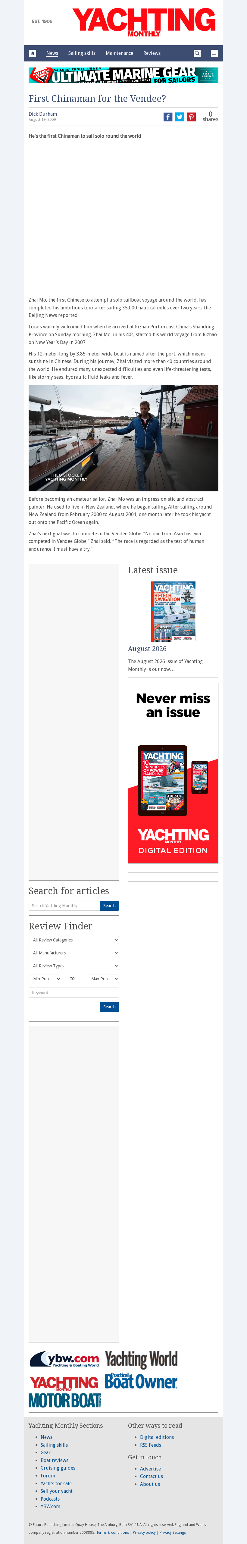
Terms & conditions (112, 1532)
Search (109, 905)
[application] (123, 438)
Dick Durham (43, 114)
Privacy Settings (173, 1532)
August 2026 (147, 649)
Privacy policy (144, 1532)
